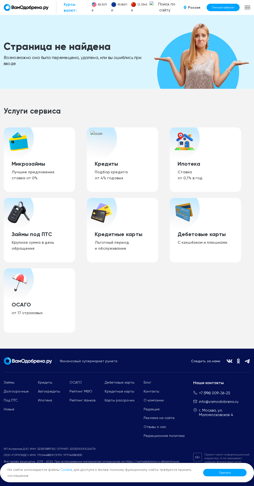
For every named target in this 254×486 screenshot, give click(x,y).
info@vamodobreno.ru (218, 401)
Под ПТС (11, 400)
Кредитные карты (119, 391)
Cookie (66, 470)
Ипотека (45, 400)
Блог (147, 382)
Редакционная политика (164, 436)
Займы (9, 382)
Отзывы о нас (155, 427)
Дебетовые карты (119, 382)
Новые (9, 409)
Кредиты (45, 382)
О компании (154, 400)
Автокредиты (49, 391)
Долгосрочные (16, 391)
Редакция (151, 409)
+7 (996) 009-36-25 (214, 393)
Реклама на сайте (159, 418)
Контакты (151, 391)
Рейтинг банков (82, 400)
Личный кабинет (223, 7)
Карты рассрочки (119, 400)
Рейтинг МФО (80, 391)
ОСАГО (75, 382)
